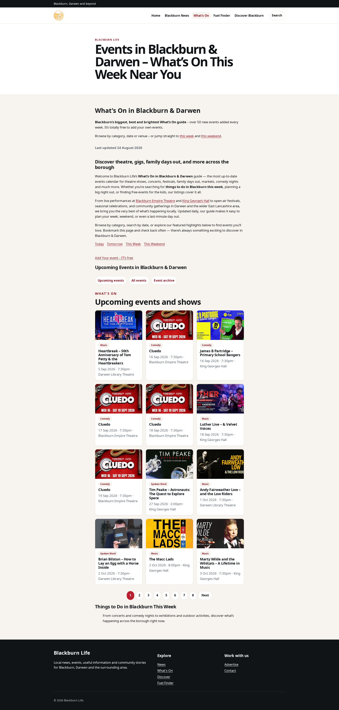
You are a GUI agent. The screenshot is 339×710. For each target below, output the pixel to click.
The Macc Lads (161, 559)
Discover (163, 677)
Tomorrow (115, 244)
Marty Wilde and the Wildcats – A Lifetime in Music (220, 563)
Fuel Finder (221, 15)
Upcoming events (111, 280)
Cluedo (155, 351)
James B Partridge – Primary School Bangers (220, 353)
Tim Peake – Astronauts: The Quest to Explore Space (169, 493)
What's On (165, 670)
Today (99, 244)
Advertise (231, 664)
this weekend (211, 136)
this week (187, 136)
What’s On (201, 15)
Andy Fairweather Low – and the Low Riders (220, 491)
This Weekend (154, 244)
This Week (133, 244)
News (161, 664)
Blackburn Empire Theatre (155, 200)
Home (155, 15)
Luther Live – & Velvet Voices (218, 426)
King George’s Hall (195, 200)
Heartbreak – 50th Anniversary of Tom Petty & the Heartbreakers (114, 357)
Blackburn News (177, 15)
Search (277, 15)
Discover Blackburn (249, 15)
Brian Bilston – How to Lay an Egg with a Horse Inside (118, 563)
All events (138, 280)
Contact (230, 670)
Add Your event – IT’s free (114, 258)
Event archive (164, 280)
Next (205, 595)
